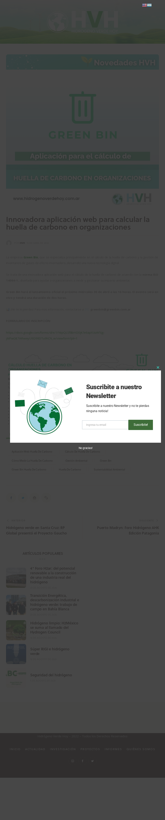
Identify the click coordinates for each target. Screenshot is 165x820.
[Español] (149, 5)
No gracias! (86, 448)
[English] (144, 5)
